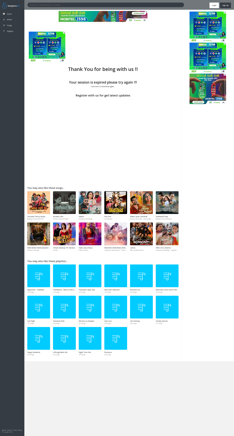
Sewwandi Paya (162, 216)
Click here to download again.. (103, 86)
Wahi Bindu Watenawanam (38, 248)
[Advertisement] (103, 115)
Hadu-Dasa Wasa (86, 248)
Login (214, 5)
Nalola (81, 216)
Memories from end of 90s (166, 290)
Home (9, 14)
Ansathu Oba (58, 216)
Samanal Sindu (59, 321)
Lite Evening (135, 321)
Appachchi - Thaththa (35, 290)
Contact (9, 430)
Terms (15, 430)
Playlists (10, 31)
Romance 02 (135, 290)
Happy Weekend (33, 352)
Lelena (132, 248)
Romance (108, 352)
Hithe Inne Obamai (163, 248)
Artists (9, 19)
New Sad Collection (112, 290)
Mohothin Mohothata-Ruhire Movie (118, 248)
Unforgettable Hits (60, 352)
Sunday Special (161, 321)
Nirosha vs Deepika (86, 321)
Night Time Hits (85, 352)
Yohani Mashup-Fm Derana (64, 248)
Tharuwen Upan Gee (87, 290)
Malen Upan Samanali (138, 216)
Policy (20, 430)
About (4, 430)
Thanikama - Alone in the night (65, 290)
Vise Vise (107, 216)
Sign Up (225, 5)
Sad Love (108, 321)
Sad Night (31, 321)
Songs (9, 25)
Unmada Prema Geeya (36, 216)
